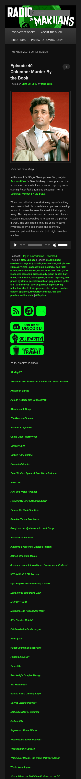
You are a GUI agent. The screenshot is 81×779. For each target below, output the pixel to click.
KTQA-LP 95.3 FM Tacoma (25, 574)
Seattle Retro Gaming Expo (25, 693)
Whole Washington (20, 767)
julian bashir (55, 274)
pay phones (55, 281)
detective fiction (27, 270)
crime (13, 270)
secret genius (38, 284)
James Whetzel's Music (23, 556)
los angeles (37, 277)
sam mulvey (22, 284)
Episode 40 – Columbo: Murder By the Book (31, 71)
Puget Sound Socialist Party (25, 647)
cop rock (61, 267)
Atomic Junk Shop (20, 409)
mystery (59, 277)
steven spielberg (19, 291)
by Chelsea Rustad (31, 546)
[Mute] (54, 245)
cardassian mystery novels (25, 263)
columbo (50, 267)
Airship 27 (16, 372)
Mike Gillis (46, 84)
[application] (40, 245)
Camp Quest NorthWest (23, 436)
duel (53, 270)
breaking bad (53, 260)
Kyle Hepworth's (30, 583)
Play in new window (32, 256)
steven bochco (60, 288)
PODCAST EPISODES (23, 32)
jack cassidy (40, 274)
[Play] (15, 245)
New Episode (28, 260)
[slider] (63, 244)
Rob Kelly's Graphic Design (25, 675)
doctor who (43, 270)
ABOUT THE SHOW (51, 32)
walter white (27, 295)
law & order (23, 277)
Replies (40, 295)
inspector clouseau (21, 274)
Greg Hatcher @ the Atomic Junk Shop (32, 528)
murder (49, 277)
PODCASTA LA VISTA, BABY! (47, 40)
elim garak (62, 270)
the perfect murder (40, 291)
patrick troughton (38, 281)
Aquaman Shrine (19, 390)
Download (51, 256)
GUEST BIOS (18, 40)
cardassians (49, 263)
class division (36, 267)
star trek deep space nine (36, 288)
